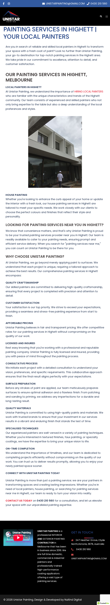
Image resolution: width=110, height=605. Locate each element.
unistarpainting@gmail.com (89, 558)
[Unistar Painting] (11, 16)
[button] (101, 16)
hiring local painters (88, 91)
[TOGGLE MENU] (107, 16)
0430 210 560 (83, 549)
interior (57, 535)
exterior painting (54, 539)
